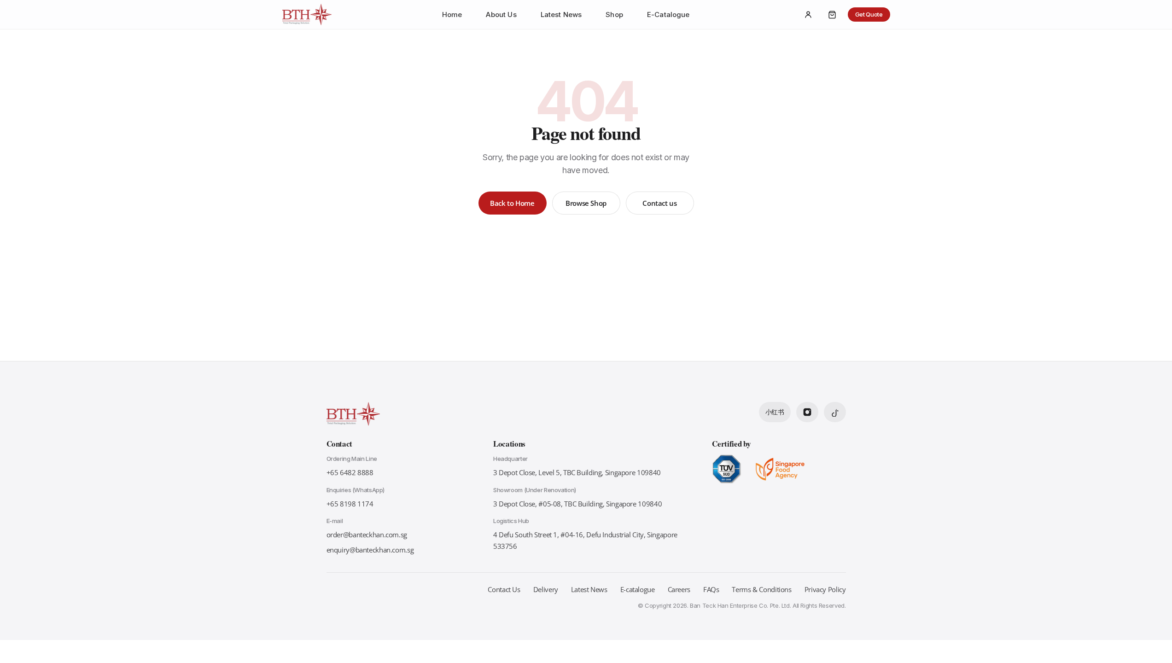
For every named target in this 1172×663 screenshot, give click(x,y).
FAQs (711, 589)
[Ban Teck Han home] (307, 15)
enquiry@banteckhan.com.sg (370, 549)
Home (452, 15)
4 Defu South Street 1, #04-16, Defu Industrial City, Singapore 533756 (585, 540)
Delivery (545, 589)
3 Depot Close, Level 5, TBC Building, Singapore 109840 (577, 472)
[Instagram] (807, 412)
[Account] (808, 14)
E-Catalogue (668, 15)
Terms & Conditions (761, 589)
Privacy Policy (825, 589)
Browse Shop (586, 203)
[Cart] (832, 14)
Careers (679, 589)
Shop (614, 15)
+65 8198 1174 (350, 503)
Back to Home (512, 203)
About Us (501, 15)
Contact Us (504, 589)
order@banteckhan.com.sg (367, 534)
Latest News (561, 15)
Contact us (659, 203)
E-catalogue (637, 589)
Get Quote (869, 14)
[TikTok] (835, 412)
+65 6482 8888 (350, 472)
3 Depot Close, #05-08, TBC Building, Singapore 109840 (577, 503)
